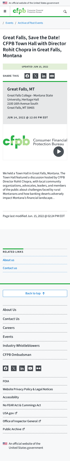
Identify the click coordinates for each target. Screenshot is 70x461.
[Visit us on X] (14, 368)
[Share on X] (35, 75)
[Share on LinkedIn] (43, 75)
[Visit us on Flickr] (38, 368)
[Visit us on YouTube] (30, 368)
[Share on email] (52, 75)
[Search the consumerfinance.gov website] (65, 11)
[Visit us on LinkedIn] (22, 368)
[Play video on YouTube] (58, 151)
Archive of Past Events (30, 22)
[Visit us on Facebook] (5, 368)
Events (9, 22)
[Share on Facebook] (27, 75)
